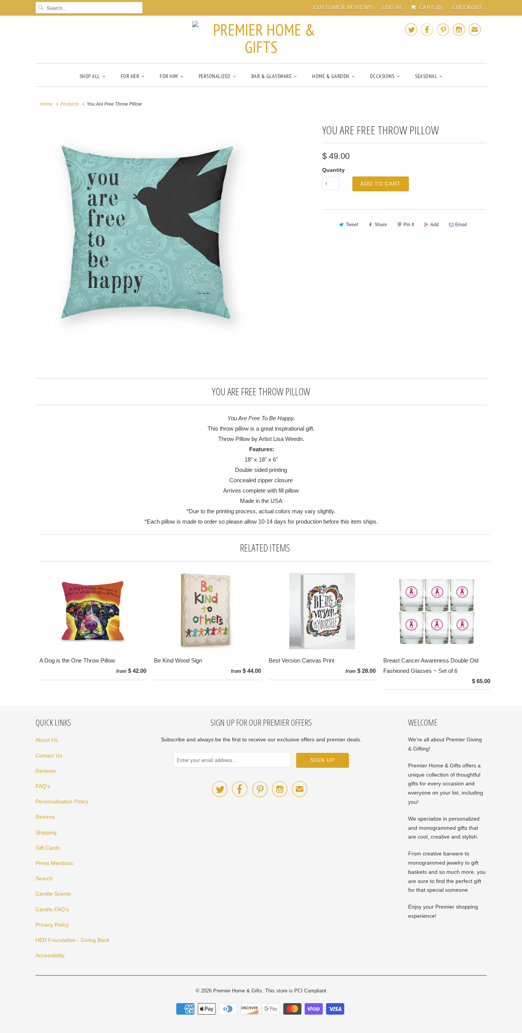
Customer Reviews (343, 7)
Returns (45, 817)
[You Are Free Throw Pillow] (147, 232)
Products (69, 104)
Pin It (409, 224)
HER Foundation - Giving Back (72, 940)
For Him (169, 76)
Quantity (333, 170)
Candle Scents (53, 894)
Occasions (382, 76)
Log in (391, 7)
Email (461, 224)
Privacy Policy (52, 925)
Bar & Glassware (271, 76)
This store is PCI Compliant (295, 991)
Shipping (46, 832)
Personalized (215, 76)
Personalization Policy (62, 801)
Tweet (352, 224)
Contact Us (49, 755)
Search (44, 878)
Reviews (46, 771)
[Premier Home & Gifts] (261, 38)
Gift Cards (48, 848)
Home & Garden (330, 76)
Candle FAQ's (52, 909)
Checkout (467, 7)
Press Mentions (54, 863)
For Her (130, 76)
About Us (47, 740)
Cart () (430, 7)
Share (380, 224)
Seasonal (426, 76)
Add (434, 224)
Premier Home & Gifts (237, 991)
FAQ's (43, 786)
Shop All (89, 76)
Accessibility (50, 955)
